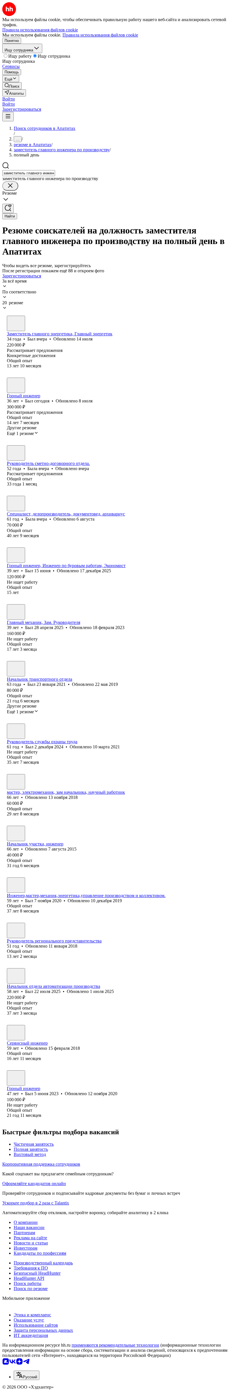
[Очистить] (10, 186)
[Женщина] (16, 453)
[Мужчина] (16, 323)
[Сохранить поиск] (8, 208)
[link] (12, 85)
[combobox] (28, 173)
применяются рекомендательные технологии (115, 1345)
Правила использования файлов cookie (100, 35)
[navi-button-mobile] (8, 116)
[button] (8, 98)
